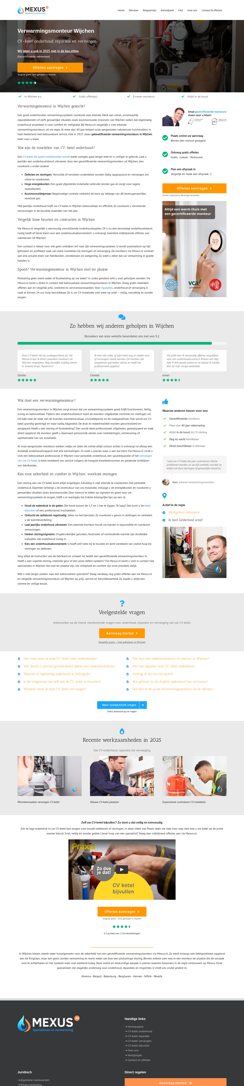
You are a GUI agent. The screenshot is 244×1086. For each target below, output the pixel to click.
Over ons (133, 1050)
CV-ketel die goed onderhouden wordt (46, 156)
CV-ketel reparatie (138, 1036)
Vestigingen (135, 1055)
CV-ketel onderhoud (140, 1031)
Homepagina (135, 1026)
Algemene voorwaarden (34, 1080)
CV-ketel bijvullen (139, 1045)
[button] (194, 512)
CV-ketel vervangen (139, 1041)
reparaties (107, 287)
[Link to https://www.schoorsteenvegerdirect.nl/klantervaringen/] (121, 317)
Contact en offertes (139, 1060)
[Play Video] (122, 869)
